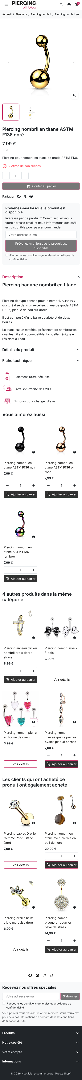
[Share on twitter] (25, 196)
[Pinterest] (37, 975)
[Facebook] (30, 975)
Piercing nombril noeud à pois (61, 650)
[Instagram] (44, 975)
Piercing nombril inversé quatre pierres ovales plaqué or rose (60, 737)
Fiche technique (17, 360)
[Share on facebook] (19, 196)
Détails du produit (18, 349)
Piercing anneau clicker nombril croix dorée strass (20, 652)
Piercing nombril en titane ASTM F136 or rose (59, 467)
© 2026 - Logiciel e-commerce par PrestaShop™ (41, 1073)
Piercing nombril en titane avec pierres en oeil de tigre (60, 838)
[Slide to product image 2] (31, 112)
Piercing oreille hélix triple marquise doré (18, 920)
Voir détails (62, 679)
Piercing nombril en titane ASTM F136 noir (19, 465)
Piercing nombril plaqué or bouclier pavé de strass (58, 922)
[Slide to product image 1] (10, 112)
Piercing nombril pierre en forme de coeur (20, 735)
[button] (61, 5)
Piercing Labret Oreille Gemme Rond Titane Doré (20, 838)
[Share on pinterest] (31, 196)
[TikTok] (52, 975)
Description (12, 277)
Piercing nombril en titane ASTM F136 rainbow (18, 551)
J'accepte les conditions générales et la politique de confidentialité (41, 257)
